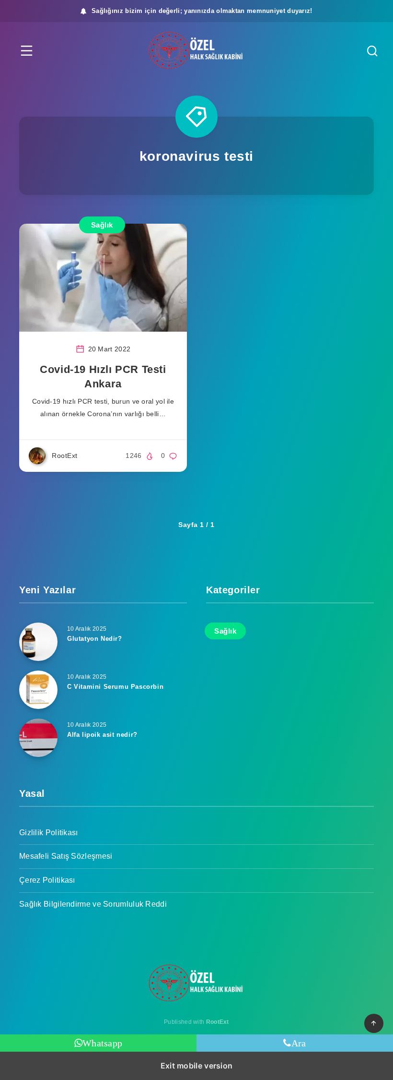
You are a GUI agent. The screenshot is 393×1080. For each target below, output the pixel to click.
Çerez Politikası (47, 880)
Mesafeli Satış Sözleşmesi (66, 856)
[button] (26, 50)
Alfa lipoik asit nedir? (102, 734)
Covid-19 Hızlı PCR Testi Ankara (103, 376)
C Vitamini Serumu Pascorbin (115, 686)
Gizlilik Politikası (48, 832)
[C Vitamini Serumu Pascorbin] (38, 690)
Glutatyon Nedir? (94, 638)
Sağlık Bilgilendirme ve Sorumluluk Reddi (93, 904)
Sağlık (102, 225)
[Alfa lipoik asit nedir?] (38, 738)
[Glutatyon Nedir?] (38, 642)
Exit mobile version (197, 1065)
